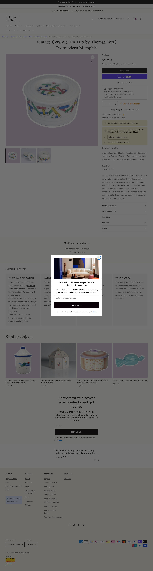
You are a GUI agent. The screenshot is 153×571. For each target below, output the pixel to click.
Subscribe (76, 305)
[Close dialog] (99, 258)
